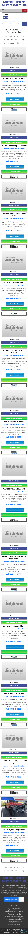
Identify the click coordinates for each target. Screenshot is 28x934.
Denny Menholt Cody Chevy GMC (14, 913)
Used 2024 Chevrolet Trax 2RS (14, 78)
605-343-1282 (15, 70)
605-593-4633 (14, 7)
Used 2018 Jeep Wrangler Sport (14, 830)
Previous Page (8, 40)
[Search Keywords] (24, 24)
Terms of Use (15, 932)
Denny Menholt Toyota (14, 922)
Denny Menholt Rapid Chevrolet (14, 921)
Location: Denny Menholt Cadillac (14, 81)
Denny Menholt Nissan (14, 908)
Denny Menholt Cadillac (14, 924)
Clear (6, 17)
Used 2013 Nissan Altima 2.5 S (14, 489)
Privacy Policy (7, 932)
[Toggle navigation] (3, 10)
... (17, 39)
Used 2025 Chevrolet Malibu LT (14, 283)
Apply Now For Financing (14, 75)
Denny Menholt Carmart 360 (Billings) (14, 918)
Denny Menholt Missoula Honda (14, 919)
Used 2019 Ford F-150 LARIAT (14, 422)
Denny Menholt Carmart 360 (14, 926)
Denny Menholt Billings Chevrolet (14, 911)
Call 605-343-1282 (13, 94)
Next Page (21, 40)
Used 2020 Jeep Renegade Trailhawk (14, 146)
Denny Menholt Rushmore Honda (14, 916)
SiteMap (22, 932)
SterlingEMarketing (22, 931)
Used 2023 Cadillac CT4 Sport (14, 693)
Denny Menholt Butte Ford (14, 914)
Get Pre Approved (15, 104)
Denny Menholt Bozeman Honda (14, 910)
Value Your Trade (15, 99)
